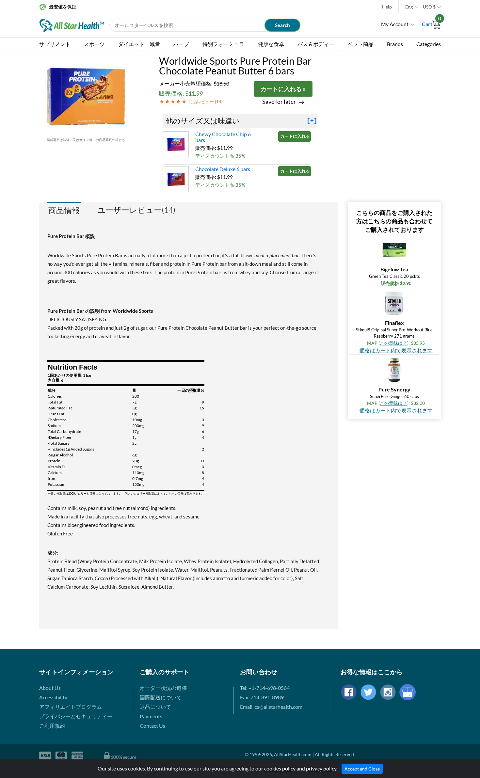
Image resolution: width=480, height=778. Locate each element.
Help (387, 6)
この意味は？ (393, 343)
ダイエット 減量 (139, 44)
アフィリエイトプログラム (70, 707)
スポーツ (94, 44)
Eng (409, 6)
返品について (155, 707)
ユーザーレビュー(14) (136, 210)
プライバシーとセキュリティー (75, 716)
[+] (312, 121)
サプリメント (55, 44)
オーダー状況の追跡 (163, 688)
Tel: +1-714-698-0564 (265, 688)
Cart (431, 24)
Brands (395, 44)
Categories (428, 44)
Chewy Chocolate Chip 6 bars (223, 137)
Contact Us (152, 725)
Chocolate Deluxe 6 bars (222, 169)
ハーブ (181, 44)
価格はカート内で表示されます (396, 350)
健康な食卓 (271, 44)
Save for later (279, 101)
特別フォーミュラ (223, 44)
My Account (394, 24)
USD (429, 6)
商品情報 (64, 210)
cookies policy (280, 768)
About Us (50, 688)
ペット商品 (360, 44)
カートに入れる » (283, 88)
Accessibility (53, 697)
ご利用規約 (52, 725)
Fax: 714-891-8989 (262, 697)
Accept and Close (362, 768)
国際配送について (161, 697)
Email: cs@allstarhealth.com (271, 707)
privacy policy (321, 768)
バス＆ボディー (315, 44)
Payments (151, 716)
